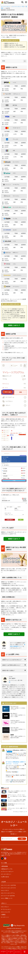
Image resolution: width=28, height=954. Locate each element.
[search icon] (22, 2)
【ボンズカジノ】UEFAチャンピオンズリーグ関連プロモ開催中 (17, 791)
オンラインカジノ (5, 6)
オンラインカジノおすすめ (9, 885)
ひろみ (10, 676)
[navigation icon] (26, 2)
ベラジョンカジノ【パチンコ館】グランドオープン (17, 809)
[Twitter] (2, 858)
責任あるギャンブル (7, 869)
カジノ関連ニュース (7, 898)
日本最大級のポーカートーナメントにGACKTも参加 (16, 804)
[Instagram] (5, 858)
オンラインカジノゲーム (8, 893)
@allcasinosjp (8, 763)
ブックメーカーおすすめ (8, 895)
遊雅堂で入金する (13, 539)
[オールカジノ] (7, 2)
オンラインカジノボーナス (9, 888)
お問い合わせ (5, 876)
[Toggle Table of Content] (24, 61)
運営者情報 (5, 866)
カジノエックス (6, 912)
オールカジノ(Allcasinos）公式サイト (16, 761)
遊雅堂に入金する (13, 325)
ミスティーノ (5, 917)
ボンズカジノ (5, 906)
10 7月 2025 (15, 763)
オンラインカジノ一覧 (18, 6)
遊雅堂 (3, 914)
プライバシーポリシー (7, 871)
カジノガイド (5, 890)
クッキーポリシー (6, 874)
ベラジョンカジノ (6, 909)
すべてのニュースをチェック (19, 811)
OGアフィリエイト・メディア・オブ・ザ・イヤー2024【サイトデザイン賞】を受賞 (17, 796)
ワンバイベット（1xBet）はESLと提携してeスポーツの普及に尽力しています (17, 800)
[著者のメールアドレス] (9, 682)
